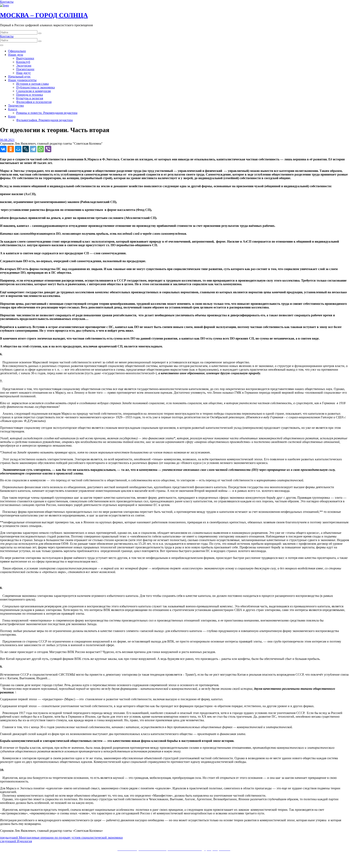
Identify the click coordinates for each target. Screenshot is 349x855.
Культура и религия (29, 98)
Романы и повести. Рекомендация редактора (46, 113)
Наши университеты (22, 80)
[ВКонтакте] (3, 149)
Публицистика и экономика (35, 87)
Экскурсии (23, 65)
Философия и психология (34, 102)
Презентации (25, 69)
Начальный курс (19, 76)
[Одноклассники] (10, 149)
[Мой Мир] (18, 149)
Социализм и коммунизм (33, 91)
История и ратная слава (32, 83)
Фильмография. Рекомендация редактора (44, 120)
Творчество (16, 105)
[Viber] (48, 149)
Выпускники (25, 58)
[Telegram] (33, 149)
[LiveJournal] (25, 149)
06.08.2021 (7, 140)
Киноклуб (23, 62)
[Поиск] (39, 33)
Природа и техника (29, 94)
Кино (12, 116)
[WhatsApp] (40, 149)
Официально (17, 51)
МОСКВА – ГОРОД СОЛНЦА (44, 15)
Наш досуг (23, 73)
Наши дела (15, 54)
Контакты (7, 1)
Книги (12, 109)
